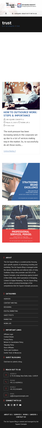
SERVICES (17, 415)
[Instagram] (11, 405)
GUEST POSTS (9, 315)
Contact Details (9, 337)
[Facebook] (8, 405)
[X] (5, 405)
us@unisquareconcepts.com (19, 396)
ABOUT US (8, 415)
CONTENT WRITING (10, 303)
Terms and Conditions (11, 350)
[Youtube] (20, 405)
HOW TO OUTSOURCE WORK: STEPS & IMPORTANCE (20, 113)
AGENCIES (7, 299)
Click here (7, 362)
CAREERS (33, 415)
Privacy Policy (8, 339)
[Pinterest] (17, 405)
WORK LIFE (25, 123)
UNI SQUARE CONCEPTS (14, 120)
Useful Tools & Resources (12, 353)
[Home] (3, 26)
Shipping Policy (9, 345)
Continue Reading (10, 151)
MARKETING (8, 319)
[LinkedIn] (14, 405)
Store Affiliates (9, 348)
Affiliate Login (8, 334)
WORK (25, 415)
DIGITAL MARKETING (11, 311)
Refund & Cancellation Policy (13, 342)
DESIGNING (7, 307)
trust (18, 26)
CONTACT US (21, 417)
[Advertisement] (21, 54)
